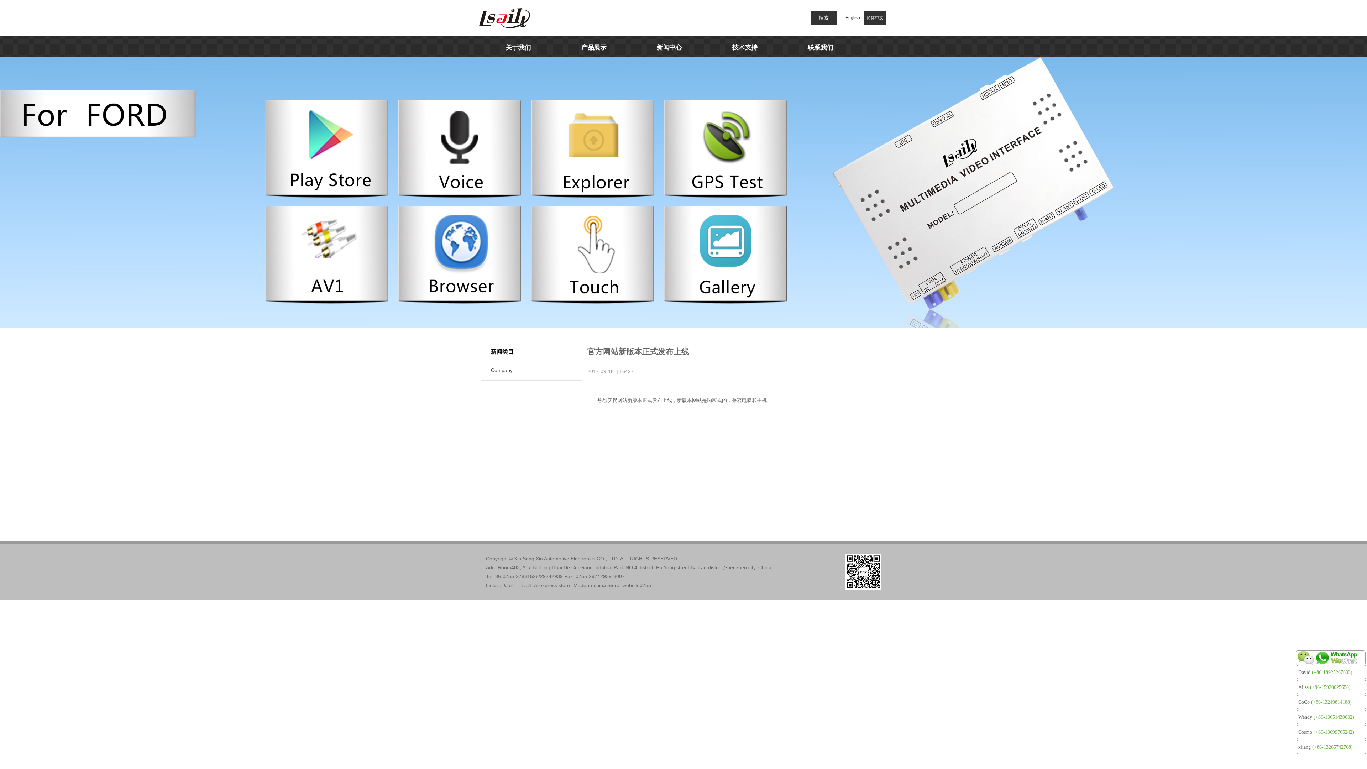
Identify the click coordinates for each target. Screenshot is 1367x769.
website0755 (637, 585)
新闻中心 (669, 47)
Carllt (510, 585)
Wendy (1326, 717)
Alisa (1324, 687)
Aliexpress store (552, 585)
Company (502, 370)
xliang (1325, 747)
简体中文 (875, 17)
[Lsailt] (518, 18)
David (1325, 672)
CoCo (1325, 702)
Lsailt (525, 585)
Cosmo (1326, 732)
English (852, 17)
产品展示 (594, 47)
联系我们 (820, 47)
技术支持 (745, 47)
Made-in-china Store (596, 585)
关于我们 (518, 47)
